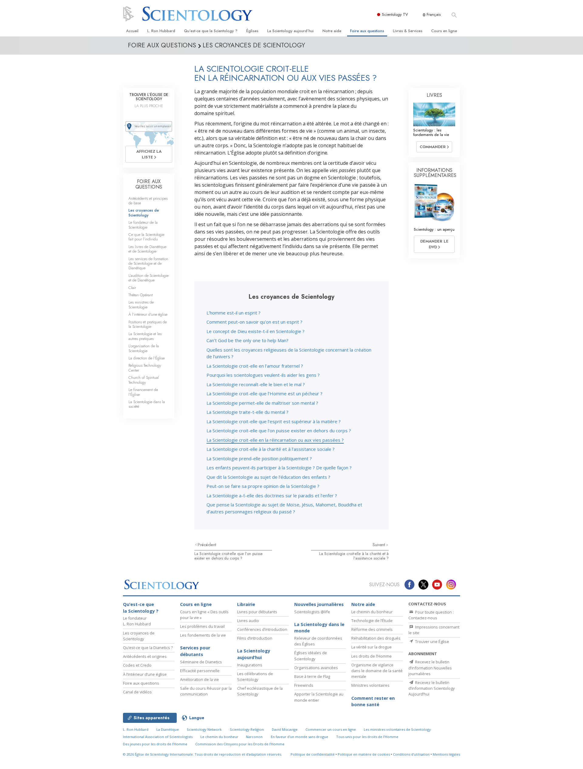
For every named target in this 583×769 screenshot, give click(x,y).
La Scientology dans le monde (319, 627)
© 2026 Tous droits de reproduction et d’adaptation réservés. (202, 754)
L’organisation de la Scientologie (143, 348)
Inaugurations (249, 665)
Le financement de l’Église (143, 392)
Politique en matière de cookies (364, 754)
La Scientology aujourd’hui (290, 31)
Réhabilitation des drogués (376, 638)
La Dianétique (167, 729)
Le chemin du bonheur (372, 611)
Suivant (379, 545)
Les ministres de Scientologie (141, 304)
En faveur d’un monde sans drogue (299, 736)
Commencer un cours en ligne (330, 729)
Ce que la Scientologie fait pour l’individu (146, 237)
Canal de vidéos (137, 692)
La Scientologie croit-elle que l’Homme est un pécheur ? (264, 393)
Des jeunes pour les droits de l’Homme (155, 744)
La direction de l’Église (146, 358)
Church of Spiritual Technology (143, 380)
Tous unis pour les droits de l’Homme (367, 736)
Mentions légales (446, 754)
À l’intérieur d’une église (147, 314)
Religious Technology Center (144, 367)
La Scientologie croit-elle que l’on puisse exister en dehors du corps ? (278, 430)
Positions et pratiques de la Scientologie (147, 324)
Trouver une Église (431, 641)
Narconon (254, 736)
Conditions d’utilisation (411, 754)
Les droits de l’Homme (371, 656)
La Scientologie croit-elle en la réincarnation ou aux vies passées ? (275, 440)
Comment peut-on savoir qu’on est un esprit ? (254, 322)
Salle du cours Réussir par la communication (206, 691)
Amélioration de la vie (199, 679)
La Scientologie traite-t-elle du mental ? (247, 412)
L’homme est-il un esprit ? (233, 313)
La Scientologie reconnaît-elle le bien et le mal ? (255, 384)
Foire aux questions (367, 31)
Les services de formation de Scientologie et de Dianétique (148, 263)
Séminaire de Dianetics (201, 662)
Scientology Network (204, 729)
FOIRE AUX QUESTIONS (148, 184)
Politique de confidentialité (313, 754)
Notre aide (331, 31)
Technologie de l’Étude (372, 620)
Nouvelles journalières (319, 604)
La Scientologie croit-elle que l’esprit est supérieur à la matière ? (273, 421)
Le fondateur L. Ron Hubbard (137, 621)
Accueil (132, 31)
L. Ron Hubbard (161, 31)
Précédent (207, 545)
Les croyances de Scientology (143, 212)
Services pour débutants (195, 651)
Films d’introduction (254, 638)
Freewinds (303, 685)
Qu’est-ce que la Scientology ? (210, 31)
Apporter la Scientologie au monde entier (318, 697)
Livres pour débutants (257, 611)
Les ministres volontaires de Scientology (397, 729)
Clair (132, 288)
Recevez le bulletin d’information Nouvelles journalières (430, 667)
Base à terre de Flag (312, 676)
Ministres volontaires (370, 685)
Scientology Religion (247, 729)
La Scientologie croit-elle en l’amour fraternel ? (254, 366)
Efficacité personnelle (200, 670)
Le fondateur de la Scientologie (143, 224)
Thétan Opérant (140, 295)
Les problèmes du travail (202, 626)
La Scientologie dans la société (146, 404)
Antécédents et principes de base (148, 201)
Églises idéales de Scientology (310, 655)
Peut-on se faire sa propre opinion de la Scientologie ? (262, 486)
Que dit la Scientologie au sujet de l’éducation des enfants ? (268, 477)
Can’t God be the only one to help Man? (247, 340)
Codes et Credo (137, 665)
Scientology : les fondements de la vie (431, 132)
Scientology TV (395, 14)
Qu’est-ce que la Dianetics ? (148, 647)
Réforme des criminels (372, 629)
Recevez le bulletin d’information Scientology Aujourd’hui (431, 688)
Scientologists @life (312, 611)
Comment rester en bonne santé (373, 701)
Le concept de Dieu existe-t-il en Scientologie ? (255, 331)
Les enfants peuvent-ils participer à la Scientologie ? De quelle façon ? (279, 467)
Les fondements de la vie (203, 635)
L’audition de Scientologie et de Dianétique (148, 278)
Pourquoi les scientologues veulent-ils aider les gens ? (263, 375)
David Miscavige (285, 729)
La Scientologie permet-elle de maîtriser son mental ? (262, 403)
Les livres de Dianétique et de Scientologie (147, 249)
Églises (252, 31)
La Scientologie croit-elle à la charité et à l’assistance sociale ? (270, 449)
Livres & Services (407, 31)
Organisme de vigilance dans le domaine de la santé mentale (377, 670)
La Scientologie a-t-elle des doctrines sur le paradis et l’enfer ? (271, 495)
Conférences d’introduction (262, 629)
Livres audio (248, 620)
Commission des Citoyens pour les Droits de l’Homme (240, 744)
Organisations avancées (316, 667)
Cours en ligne (444, 31)
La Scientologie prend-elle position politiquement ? (259, 458)
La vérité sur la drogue (371, 647)
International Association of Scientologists (158, 736)
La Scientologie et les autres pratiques (145, 336)
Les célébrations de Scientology (255, 676)
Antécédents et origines (145, 656)
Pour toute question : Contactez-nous (431, 615)
